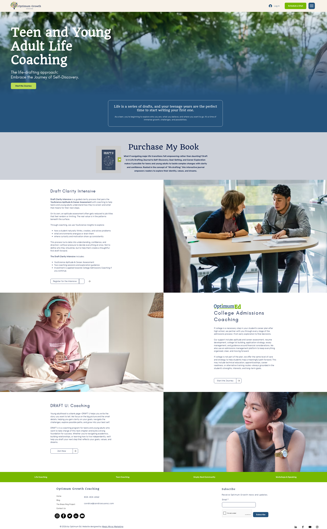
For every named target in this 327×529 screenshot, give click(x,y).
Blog (58, 500)
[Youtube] (310, 526)
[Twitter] (69, 515)
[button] (311, 6)
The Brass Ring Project (65, 504)
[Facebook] (63, 515)
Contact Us (61, 508)
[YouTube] (82, 515)
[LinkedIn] (75, 515)
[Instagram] (57, 515)
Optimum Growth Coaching (77, 488)
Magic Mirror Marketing (112, 526)
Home (58, 496)
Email (224, 500)
